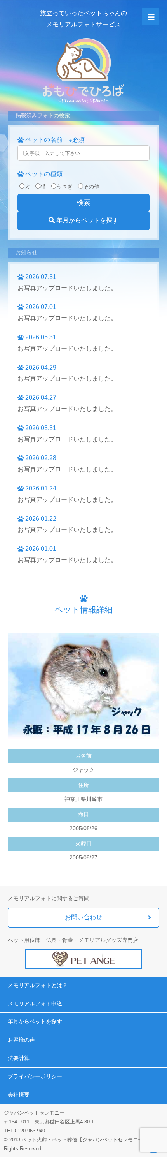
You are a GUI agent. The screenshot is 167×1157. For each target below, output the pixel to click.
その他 (91, 186)
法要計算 (19, 1058)
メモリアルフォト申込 (35, 1003)
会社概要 (19, 1095)
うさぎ (64, 186)
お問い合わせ (83, 917)
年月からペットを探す (86, 220)
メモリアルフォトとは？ (38, 985)
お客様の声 (21, 1040)
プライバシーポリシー (35, 1076)
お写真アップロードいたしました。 (67, 288)
